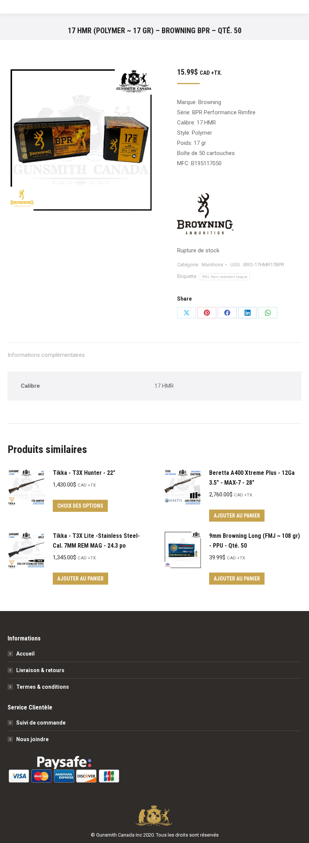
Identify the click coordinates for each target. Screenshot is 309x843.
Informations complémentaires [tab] (46, 355)
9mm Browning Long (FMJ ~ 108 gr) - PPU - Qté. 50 (254, 540)
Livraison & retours (40, 670)
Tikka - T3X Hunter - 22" (84, 472)
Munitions (212, 264)
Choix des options (80, 506)
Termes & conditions (42, 687)
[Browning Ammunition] (205, 216)
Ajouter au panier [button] (237, 516)
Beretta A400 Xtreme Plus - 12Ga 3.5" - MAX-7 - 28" (252, 477)
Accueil (25, 654)
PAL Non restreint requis (224, 277)
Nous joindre (32, 739)
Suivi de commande (41, 723)
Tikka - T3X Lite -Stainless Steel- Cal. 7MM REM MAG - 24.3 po (96, 540)
